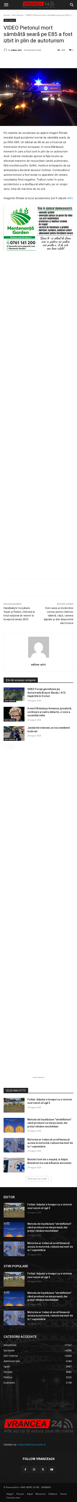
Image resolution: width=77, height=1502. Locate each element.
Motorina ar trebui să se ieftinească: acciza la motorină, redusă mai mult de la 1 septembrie (50, 1143)
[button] (6, 5)
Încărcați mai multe (37, 1178)
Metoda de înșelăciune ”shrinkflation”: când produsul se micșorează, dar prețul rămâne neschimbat (49, 1123)
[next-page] (11, 746)
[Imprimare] (59, 59)
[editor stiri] (6, 50)
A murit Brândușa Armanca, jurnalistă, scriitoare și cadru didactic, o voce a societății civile (49, 712)
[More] (68, 587)
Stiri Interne (18, 15)
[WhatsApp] (43, 59)
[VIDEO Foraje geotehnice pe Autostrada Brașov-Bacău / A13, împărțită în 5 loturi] (14, 694)
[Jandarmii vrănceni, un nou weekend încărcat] (14, 733)
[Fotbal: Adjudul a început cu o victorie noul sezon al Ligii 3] (14, 1105)
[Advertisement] (38, 416)
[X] (26, 59)
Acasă (7, 15)
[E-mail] (51, 59)
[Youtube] (51, 1469)
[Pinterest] (34, 59)
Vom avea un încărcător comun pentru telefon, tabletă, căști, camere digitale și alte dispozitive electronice (58, 615)
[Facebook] (18, 59)
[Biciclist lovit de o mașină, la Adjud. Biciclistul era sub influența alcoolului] (14, 1165)
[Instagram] (34, 1469)
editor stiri (16, 50)
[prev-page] (6, 746)
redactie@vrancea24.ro (31, 1444)
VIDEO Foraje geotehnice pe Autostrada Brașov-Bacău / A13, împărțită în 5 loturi (46, 693)
